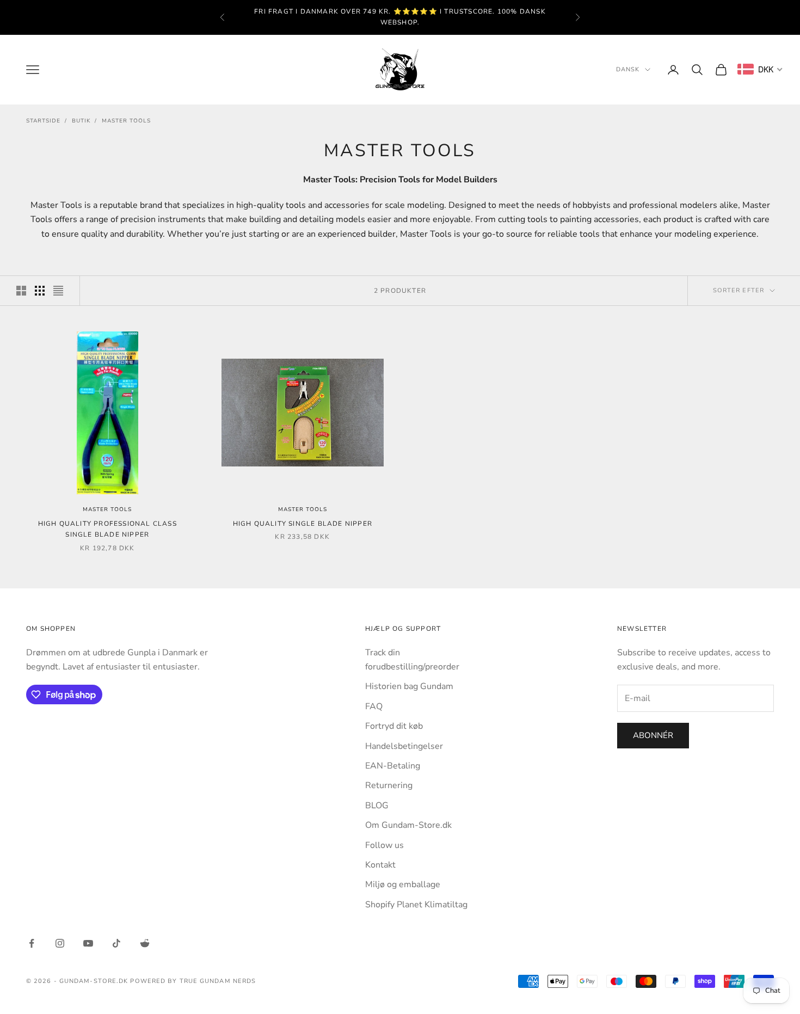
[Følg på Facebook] (31, 943)
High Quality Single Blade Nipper (302, 523)
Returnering (389, 785)
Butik (81, 121)
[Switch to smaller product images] (40, 290)
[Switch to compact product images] (58, 290)
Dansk (628, 69)
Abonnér (653, 735)
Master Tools (126, 121)
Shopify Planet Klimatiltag (416, 905)
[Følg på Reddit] (144, 943)
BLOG (377, 806)
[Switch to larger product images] (21, 290)
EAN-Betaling (392, 766)
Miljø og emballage (402, 884)
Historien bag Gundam (409, 686)
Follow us (384, 845)
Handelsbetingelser (404, 746)
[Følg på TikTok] (116, 943)
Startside (43, 121)
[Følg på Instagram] (59, 943)
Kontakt (380, 865)
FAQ (374, 706)
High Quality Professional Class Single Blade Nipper (107, 529)
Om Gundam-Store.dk (408, 825)
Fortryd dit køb (394, 726)
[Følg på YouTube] (88, 943)
